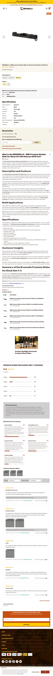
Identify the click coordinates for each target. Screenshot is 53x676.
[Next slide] (49, 37)
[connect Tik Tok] (13, 661)
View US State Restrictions (9, 136)
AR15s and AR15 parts (15, 283)
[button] (4, 8)
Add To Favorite (8, 69)
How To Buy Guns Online (8, 146)
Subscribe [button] (26, 624)
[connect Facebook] (3, 661)
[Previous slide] (3, 37)
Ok (45, 671)
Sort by (6, 480)
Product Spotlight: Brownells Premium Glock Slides (26, 352)
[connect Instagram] (10, 661)
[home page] (26, 8)
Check (37, 142)
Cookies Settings (35, 671)
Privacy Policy (20, 673)
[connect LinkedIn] (20, 661)
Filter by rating (25, 480)
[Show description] (5, 290)
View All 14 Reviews (45, 600)
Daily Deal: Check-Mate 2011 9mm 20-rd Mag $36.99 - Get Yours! (26, 5)
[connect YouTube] (6, 661)
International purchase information (11, 148)
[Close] (50, 670)
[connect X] (17, 661)
